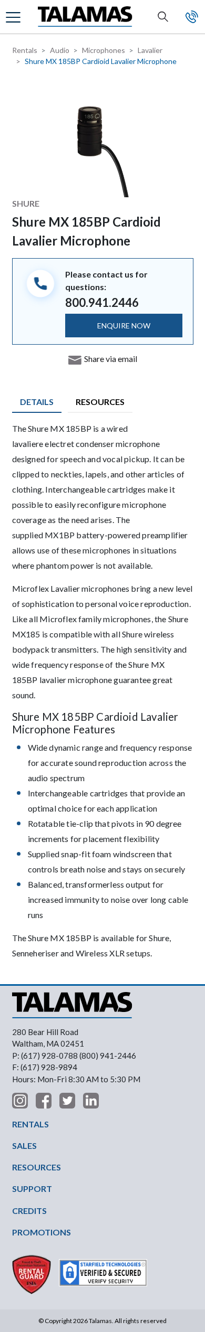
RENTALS (30, 1124)
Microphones (103, 50)
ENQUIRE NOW (123, 325)
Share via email (110, 359)
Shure (25, 203)
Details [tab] (37, 402)
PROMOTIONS (41, 1232)
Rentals (24, 50)
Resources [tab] (100, 402)
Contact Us (191, 16)
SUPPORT (32, 1189)
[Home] (85, 17)
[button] (14, 16)
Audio (59, 50)
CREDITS (29, 1211)
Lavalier (150, 50)
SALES (24, 1145)
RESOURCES (36, 1167)
